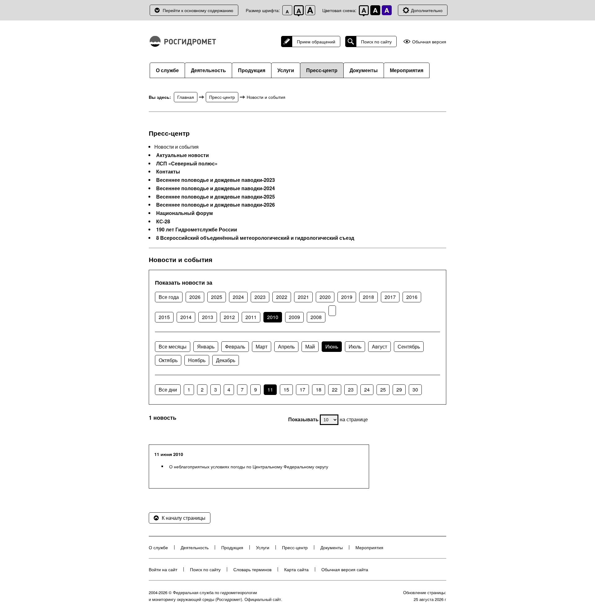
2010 (272, 317)
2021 (303, 296)
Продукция (251, 70)
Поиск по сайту (376, 41)
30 (415, 389)
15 (286, 389)
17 (302, 389)
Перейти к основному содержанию (198, 10)
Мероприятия (406, 70)
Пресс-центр (321, 70)
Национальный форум (184, 213)
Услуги (285, 70)
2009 (294, 317)
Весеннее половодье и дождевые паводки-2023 (215, 180)
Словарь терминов (252, 569)
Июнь (331, 346)
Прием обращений (316, 41)
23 (351, 389)
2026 (195, 296)
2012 (229, 317)
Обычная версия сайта (344, 569)
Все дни (168, 389)
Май (310, 346)
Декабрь (225, 360)
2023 (260, 296)
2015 (164, 317)
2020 (325, 296)
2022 (281, 296)
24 (367, 389)
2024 (238, 296)
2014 (186, 317)
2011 (251, 317)
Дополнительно (427, 10)
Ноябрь (196, 360)
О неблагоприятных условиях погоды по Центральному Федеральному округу (248, 466)
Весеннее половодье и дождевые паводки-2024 (215, 188)
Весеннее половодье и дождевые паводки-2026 (215, 204)
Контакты (168, 171)
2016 (411, 296)
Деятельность (208, 70)
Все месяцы (173, 346)
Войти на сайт (163, 569)
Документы (364, 70)
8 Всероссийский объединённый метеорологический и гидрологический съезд (255, 237)
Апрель (286, 346)
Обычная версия (429, 42)
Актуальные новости (182, 155)
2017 (390, 296)
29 (399, 389)
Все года (169, 296)
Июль (355, 346)
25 (383, 389)
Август (379, 346)
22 (334, 389)
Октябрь (168, 360)
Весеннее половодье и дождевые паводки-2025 (215, 196)
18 (318, 389)
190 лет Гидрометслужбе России (196, 229)
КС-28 (163, 221)
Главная (185, 97)
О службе (167, 70)
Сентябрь (409, 346)
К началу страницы (183, 517)
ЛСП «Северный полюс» (187, 163)
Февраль (235, 346)
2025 (216, 296)
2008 (316, 317)
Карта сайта (296, 569)
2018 (368, 296)
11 (270, 389)
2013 (207, 317)
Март (261, 346)
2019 (346, 296)
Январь (205, 346)
